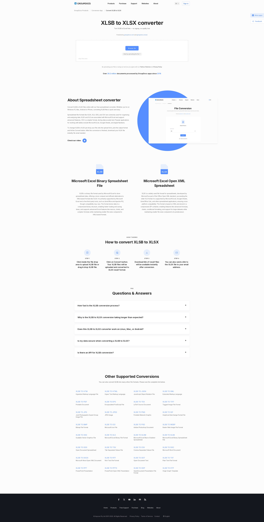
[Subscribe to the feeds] (145, 500)
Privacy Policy (157, 67)
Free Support (124, 508)
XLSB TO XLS (110, 435)
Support (134, 3)
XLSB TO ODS (81, 447)
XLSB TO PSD (139, 424)
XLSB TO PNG (139, 412)
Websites (145, 3)
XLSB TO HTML (111, 391)
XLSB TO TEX (139, 402)
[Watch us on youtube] (129, 500)
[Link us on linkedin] (135, 500)
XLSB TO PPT (81, 468)
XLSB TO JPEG (111, 412)
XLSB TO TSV (110, 447)
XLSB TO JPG (81, 412)
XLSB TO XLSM (140, 435)
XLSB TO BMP (81, 424)
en (176, 3)
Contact (157, 516)
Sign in (185, 3)
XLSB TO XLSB (169, 435)
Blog (142, 508)
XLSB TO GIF (168, 412)
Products (111, 3)
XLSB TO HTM (82, 391)
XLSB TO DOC (168, 447)
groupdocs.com (129, 35)
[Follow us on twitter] (124, 500)
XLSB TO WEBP (169, 424)
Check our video (74, 140)
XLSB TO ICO (110, 424)
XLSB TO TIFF (168, 402)
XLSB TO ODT (139, 458)
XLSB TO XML (168, 391)
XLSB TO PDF (81, 402)
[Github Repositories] (140, 500)
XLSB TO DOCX (82, 458)
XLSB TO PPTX (111, 468)
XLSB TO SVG (81, 435)
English (167, 516)
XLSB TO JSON (140, 391)
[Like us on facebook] (119, 500)
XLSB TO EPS (110, 402)
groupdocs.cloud (142, 35)
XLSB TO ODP (139, 468)
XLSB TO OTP (168, 468)
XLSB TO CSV (139, 447)
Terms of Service (145, 67)
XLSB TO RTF (110, 458)
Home (106, 508)
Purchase (122, 3)
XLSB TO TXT (168, 458)
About (155, 3)
